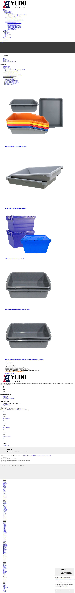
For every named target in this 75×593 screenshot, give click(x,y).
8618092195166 (6, 445)
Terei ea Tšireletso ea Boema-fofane (9, 61)
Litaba (4, 38)
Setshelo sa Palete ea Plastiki (10, 17)
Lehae (4, 9)
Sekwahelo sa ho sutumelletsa (13, 28)
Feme (6, 36)
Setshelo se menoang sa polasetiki (14, 15)
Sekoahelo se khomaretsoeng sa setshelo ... (15, 258)
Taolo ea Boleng (8, 34)
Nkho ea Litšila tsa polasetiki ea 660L (14, 23)
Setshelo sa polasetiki (9, 13)
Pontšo (6, 35)
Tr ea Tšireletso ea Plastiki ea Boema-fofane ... (16, 208)
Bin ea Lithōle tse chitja (12, 29)
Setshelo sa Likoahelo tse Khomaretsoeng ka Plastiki (17, 14)
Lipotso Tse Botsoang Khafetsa (8, 398)
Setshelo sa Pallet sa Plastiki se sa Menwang (16, 19)
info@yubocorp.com (6, 405)
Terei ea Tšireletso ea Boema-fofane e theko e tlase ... (17, 309)
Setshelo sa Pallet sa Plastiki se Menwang (15, 18)
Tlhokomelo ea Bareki (7, 37)
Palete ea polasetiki (8, 11)
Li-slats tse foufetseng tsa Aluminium (12, 20)
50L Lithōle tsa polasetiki (12, 24)
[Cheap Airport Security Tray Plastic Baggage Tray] (28, 357)
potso (6, 373)
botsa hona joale (3, 407)
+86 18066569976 (6, 404)
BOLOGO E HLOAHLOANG (13, 409)
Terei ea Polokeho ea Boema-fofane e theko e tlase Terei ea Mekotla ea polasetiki (24, 359)
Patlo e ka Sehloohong (24, 409)
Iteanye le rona (5, 39)
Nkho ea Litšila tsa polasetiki (10, 22)
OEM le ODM (5, 30)
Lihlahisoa (5, 10)
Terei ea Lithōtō (8, 12)
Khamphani (7, 32)
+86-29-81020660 (6, 427)
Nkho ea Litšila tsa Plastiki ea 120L (14, 26)
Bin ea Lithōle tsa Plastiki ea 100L (14, 25)
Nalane (6, 33)
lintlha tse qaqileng (10, 373)
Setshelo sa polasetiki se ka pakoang (14, 16)
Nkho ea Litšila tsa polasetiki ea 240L (14, 27)
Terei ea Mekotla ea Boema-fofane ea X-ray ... (16, 146)
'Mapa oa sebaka (3, 409)
